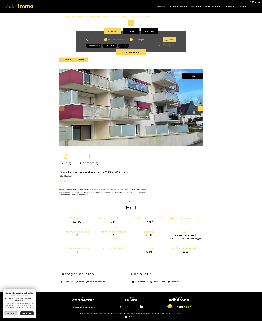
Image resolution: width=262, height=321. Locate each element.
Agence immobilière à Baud (70, 17)
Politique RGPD (171, 313)
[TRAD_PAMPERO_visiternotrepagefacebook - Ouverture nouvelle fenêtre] (120, 306)
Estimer (149, 31)
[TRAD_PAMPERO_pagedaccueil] (20, 8)
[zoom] (131, 145)
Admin (153, 313)
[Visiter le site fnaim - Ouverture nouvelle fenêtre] (170, 306)
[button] (200, 108)
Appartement (102, 17)
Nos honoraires (124, 313)
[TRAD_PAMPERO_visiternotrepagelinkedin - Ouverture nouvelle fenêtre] (141, 306)
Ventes (161, 6)
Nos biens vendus (177, 6)
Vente (86, 17)
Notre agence (212, 6)
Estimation (229, 6)
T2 (111, 17)
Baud (93, 17)
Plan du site (134, 313)
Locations (196, 6)
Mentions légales (144, 313)
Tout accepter (27, 313)
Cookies (179, 313)
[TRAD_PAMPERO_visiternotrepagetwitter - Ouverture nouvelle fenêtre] (127, 306)
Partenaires (160, 313)
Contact (243, 6)
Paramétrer (11, 313)
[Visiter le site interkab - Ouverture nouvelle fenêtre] (184, 306)
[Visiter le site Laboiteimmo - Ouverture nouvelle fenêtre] (131, 317)
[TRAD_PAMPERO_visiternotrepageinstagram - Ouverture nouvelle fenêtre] (134, 306)
